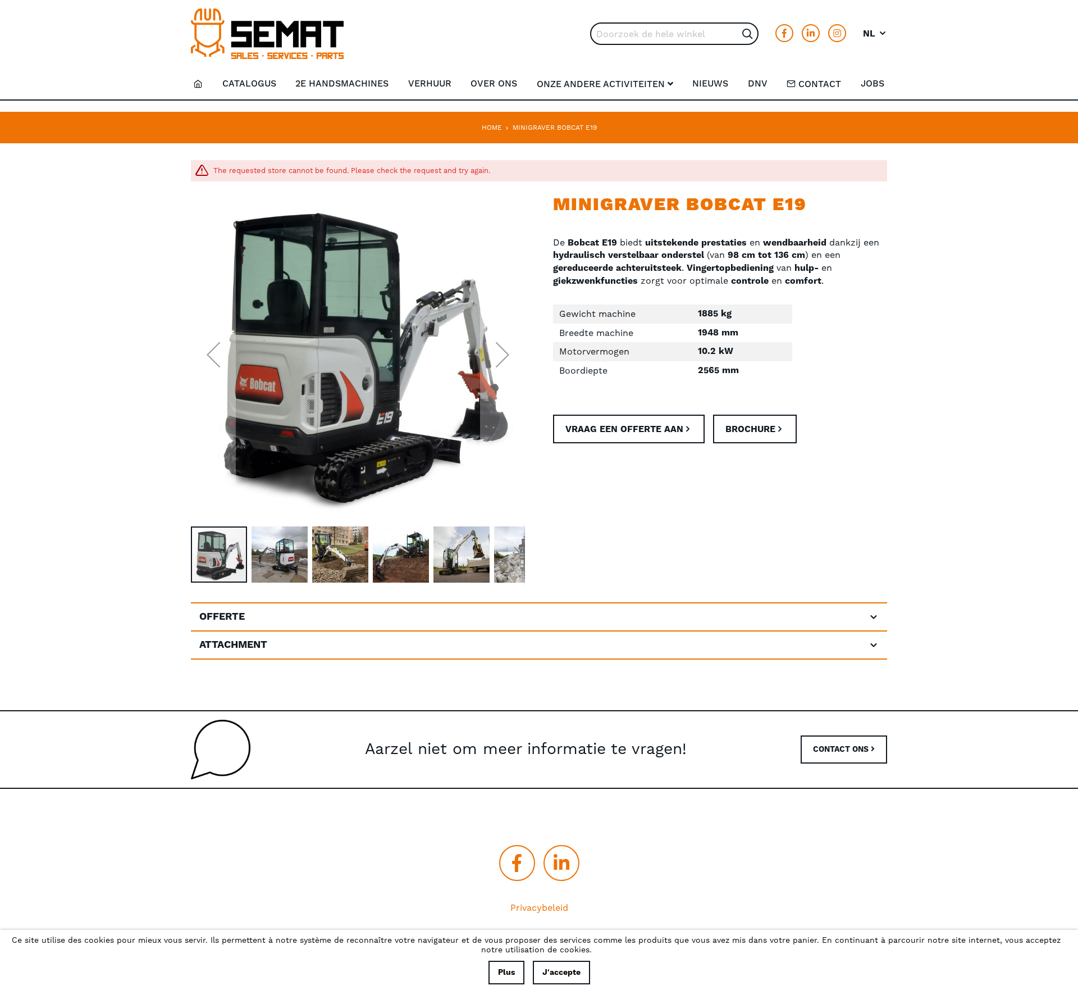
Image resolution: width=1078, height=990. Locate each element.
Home (492, 127)
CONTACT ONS (842, 749)
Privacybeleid (539, 907)
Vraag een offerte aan (624, 429)
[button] (875, 33)
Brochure (750, 429)
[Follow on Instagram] (837, 33)
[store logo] (267, 33)
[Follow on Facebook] (784, 33)
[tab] (539, 616)
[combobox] (674, 33)
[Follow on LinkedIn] (811, 33)
